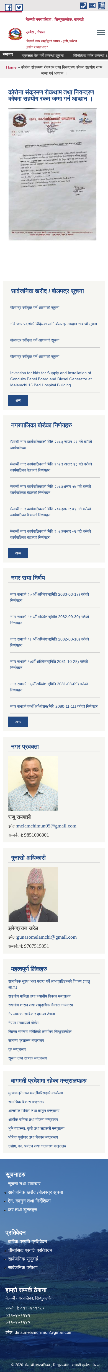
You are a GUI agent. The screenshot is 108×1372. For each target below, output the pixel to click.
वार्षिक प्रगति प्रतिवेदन (27, 1241)
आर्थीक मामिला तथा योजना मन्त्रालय (33, 1119)
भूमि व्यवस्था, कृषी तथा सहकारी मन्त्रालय (36, 1128)
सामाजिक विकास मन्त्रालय (26, 1102)
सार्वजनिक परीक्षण (22, 1267)
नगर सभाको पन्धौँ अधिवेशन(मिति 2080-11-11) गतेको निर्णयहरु (54, 706)
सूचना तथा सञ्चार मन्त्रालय (27, 1058)
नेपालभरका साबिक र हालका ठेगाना (31, 1014)
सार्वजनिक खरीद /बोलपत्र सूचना (35, 1192)
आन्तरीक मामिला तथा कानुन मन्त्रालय (34, 1110)
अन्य (18, 400)
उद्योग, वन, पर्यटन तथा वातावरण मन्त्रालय (37, 1146)
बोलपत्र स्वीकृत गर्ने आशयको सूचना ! (35, 307)
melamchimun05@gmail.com (46, 826)
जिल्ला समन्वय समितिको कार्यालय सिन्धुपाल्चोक (39, 1031)
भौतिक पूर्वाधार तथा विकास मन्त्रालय (33, 1137)
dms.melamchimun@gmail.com (44, 1332)
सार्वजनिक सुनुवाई (23, 1259)
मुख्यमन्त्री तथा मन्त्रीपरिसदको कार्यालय (35, 1093)
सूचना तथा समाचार (24, 1183)
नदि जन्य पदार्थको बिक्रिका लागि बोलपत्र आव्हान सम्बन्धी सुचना (53, 324)
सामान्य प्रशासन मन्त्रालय (26, 1040)
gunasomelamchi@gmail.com (47, 937)
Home (11, 67)
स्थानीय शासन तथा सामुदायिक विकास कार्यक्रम (40, 1005)
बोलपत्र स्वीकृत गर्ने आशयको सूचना (34, 340)
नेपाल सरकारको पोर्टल (23, 1022)
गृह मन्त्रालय (17, 1049)
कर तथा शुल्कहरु (22, 1209)
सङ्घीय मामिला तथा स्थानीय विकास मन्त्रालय (39, 996)
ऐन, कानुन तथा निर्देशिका (29, 1201)
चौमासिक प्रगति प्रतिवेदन (30, 1250)
